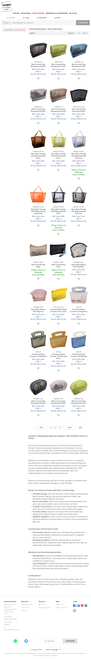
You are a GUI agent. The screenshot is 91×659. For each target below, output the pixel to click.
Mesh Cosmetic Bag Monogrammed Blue (79, 65)
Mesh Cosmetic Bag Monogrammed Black (38, 65)
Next (70, 427)
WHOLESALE (26, 13)
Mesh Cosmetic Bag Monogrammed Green (58, 65)
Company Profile (26, 604)
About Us (24, 601)
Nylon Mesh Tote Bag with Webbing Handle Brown (38, 156)
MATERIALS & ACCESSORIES (57, 13)
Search (84, 23)
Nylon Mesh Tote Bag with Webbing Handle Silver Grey (78, 156)
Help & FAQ (59, 604)
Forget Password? (44, 607)
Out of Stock (25, 607)
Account (42, 601)
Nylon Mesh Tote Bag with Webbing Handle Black (58, 211)
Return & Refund (61, 607)
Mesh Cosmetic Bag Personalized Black (78, 110)
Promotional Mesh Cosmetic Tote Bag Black (38, 355)
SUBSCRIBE (70, 641)
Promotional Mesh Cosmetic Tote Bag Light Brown (58, 356)
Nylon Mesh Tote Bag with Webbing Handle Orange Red (38, 211)
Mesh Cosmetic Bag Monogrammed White (38, 110)
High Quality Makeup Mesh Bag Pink (38, 310)
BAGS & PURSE (38, 13)
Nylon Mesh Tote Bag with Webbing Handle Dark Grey (78, 211)
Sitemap (24, 610)
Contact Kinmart (10, 601)
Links (75, 601)
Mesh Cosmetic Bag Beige (38, 266)
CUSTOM (16, 13)
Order (58, 18)
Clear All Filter (20, 30)
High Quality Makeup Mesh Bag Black (78, 266)
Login (27, 18)
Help (57, 601)
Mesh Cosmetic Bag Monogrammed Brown (58, 110)
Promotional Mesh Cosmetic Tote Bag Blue (78, 355)
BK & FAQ (73, 13)
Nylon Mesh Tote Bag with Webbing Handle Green (58, 156)
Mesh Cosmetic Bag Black (58, 266)
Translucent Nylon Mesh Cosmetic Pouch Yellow (58, 310)
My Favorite (42, 18)
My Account (42, 604)
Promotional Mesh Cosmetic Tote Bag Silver (78, 310)
